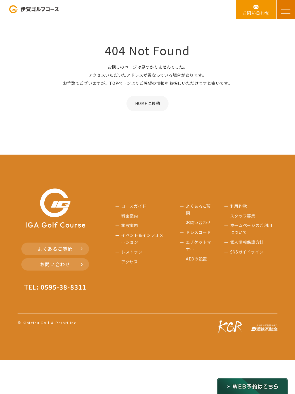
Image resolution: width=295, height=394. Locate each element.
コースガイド (133, 206)
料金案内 (129, 216)
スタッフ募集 (243, 216)
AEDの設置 (196, 259)
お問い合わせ (55, 264)
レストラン (132, 252)
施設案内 (129, 225)
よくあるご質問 (55, 248)
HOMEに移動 (147, 103)
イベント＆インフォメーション (142, 238)
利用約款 (238, 206)
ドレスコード (198, 232)
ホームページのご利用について (251, 228)
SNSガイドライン (247, 252)
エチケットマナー (198, 245)
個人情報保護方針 (247, 242)
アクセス (129, 261)
